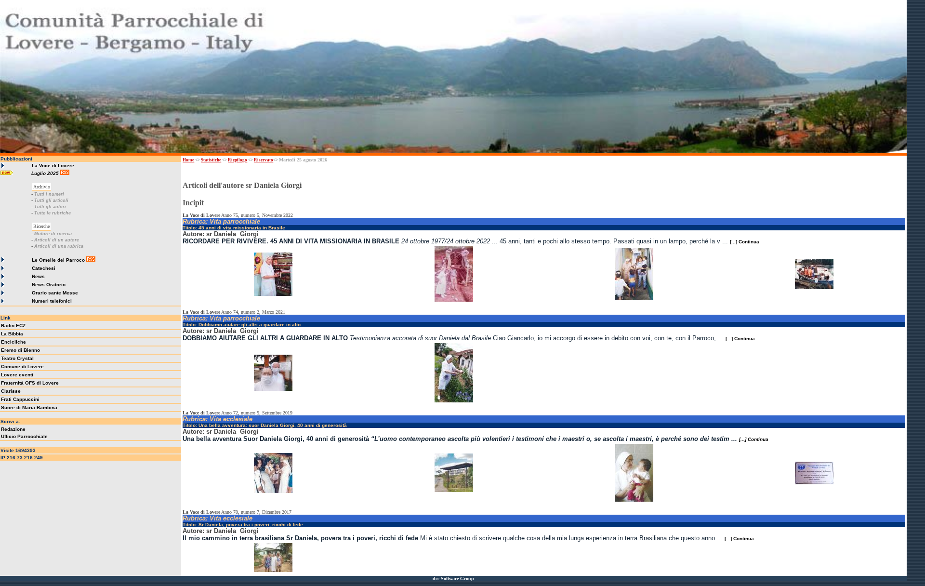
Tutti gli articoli (51, 200)
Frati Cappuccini (20, 399)
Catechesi (43, 268)
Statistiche (211, 160)
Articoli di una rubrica (58, 246)
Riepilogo (237, 160)
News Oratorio (49, 284)
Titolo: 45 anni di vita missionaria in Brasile (234, 227)
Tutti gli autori (50, 206)
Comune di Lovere (22, 366)
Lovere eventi (17, 374)
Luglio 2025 (45, 173)
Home (188, 160)
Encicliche (13, 342)
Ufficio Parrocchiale (24, 436)
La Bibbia (12, 333)
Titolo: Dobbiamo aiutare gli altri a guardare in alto (242, 324)
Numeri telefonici (52, 301)
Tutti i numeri (49, 194)
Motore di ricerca (53, 233)
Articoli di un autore (56, 240)
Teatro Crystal (17, 358)
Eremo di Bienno (20, 350)
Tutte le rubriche (52, 213)
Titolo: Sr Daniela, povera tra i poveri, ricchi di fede (243, 524)
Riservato (263, 160)
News (38, 276)
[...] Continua (744, 241)
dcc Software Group (453, 578)
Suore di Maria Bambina (29, 407)
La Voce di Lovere (53, 165)
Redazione (13, 429)
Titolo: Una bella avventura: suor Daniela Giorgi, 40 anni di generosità (265, 425)
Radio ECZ (13, 325)
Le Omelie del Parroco (58, 260)
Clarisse (11, 391)
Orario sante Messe (55, 292)
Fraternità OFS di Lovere (30, 383)
